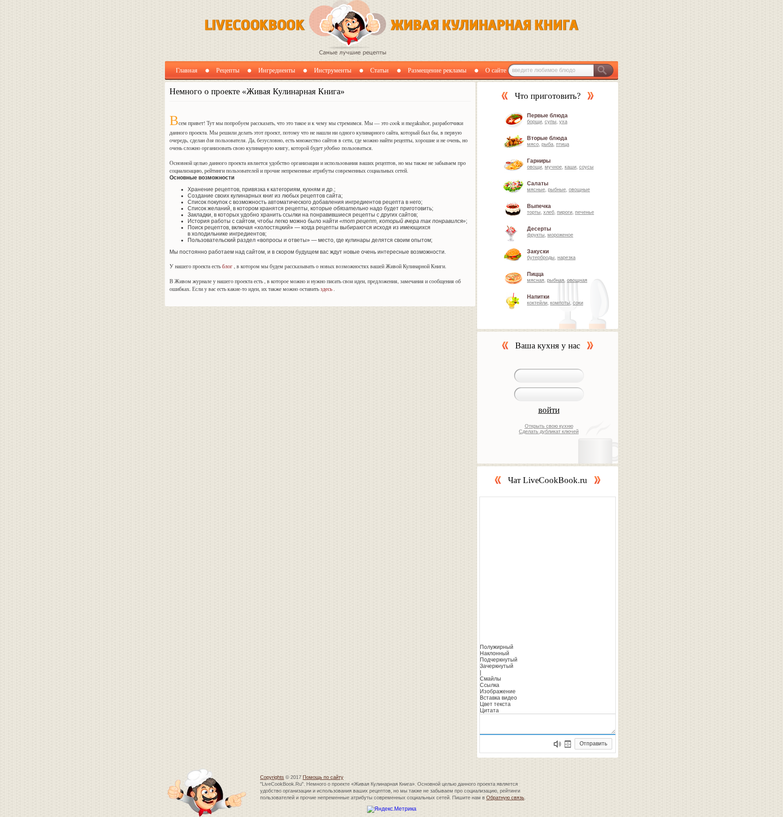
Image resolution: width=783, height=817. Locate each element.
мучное (553, 166)
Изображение (498, 691)
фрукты (536, 234)
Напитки (538, 297)
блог (227, 266)
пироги (564, 212)
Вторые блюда (547, 138)
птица (562, 144)
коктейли (537, 302)
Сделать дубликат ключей (549, 431)
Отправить (593, 743)
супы (550, 121)
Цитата (489, 710)
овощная (577, 280)
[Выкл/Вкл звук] (557, 744)
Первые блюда (547, 115)
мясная (535, 280)
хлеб (548, 212)
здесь (326, 288)
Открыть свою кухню (549, 426)
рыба (547, 144)
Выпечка (539, 206)
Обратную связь (505, 797)
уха (563, 121)
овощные (579, 189)
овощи (534, 166)
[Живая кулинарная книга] (392, 54)
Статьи (379, 70)
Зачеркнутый (496, 666)
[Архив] (567, 744)
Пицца (535, 274)
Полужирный (496, 647)
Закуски (538, 251)
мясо (533, 144)
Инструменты (332, 70)
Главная (186, 70)
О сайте (495, 70)
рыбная (555, 280)
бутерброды (541, 257)
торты (534, 212)
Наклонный (494, 653)
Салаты (537, 183)
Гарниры (539, 161)
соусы (586, 166)
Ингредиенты (276, 70)
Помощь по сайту (323, 777)
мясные (536, 189)
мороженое (560, 234)
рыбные (557, 189)
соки (578, 302)
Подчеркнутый (498, 660)
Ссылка (489, 685)
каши (570, 166)
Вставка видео (498, 698)
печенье (584, 212)
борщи (534, 121)
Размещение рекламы (437, 70)
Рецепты (227, 70)
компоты (560, 302)
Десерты (539, 229)
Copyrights (272, 777)
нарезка (566, 257)
